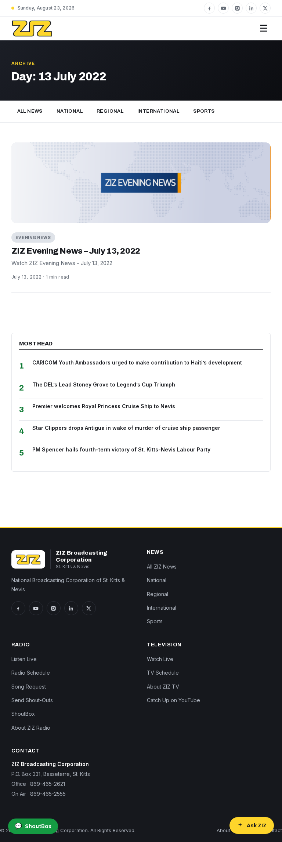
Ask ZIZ (257, 825)
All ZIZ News (162, 566)
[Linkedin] (251, 8)
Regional (110, 111)
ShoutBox (23, 714)
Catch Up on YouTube (173, 700)
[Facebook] (209, 8)
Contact (273, 830)
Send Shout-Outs (32, 700)
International (158, 111)
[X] (265, 8)
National (70, 111)
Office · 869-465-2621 (38, 784)
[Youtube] (223, 8)
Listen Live (24, 659)
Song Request (28, 686)
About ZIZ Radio (30, 728)
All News (30, 111)
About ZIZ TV (163, 686)
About (223, 830)
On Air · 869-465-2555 (38, 794)
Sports (203, 111)
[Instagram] (237, 8)
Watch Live (160, 659)
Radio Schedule (30, 672)
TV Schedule (163, 672)
